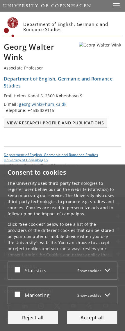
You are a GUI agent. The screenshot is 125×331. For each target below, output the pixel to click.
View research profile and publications (55, 123)
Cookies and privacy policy (73, 254)
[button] (116, 5)
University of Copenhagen (26, 160)
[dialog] (62, 247)
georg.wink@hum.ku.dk (42, 104)
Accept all (92, 317)
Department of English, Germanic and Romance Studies (51, 154)
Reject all (33, 317)
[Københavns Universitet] (11, 27)
